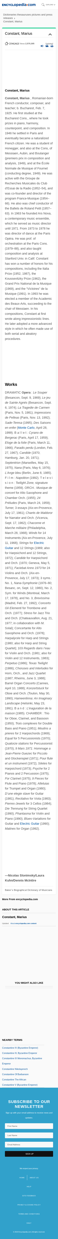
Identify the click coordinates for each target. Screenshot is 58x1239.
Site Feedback (29, 1196)
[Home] (18, 4)
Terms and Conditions (29, 1214)
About (23, 923)
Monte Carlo (26, 427)
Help (29, 1186)
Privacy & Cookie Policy (28, 1205)
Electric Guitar (29, 823)
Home (21, 1177)
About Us (34, 1177)
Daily (29, 1223)
